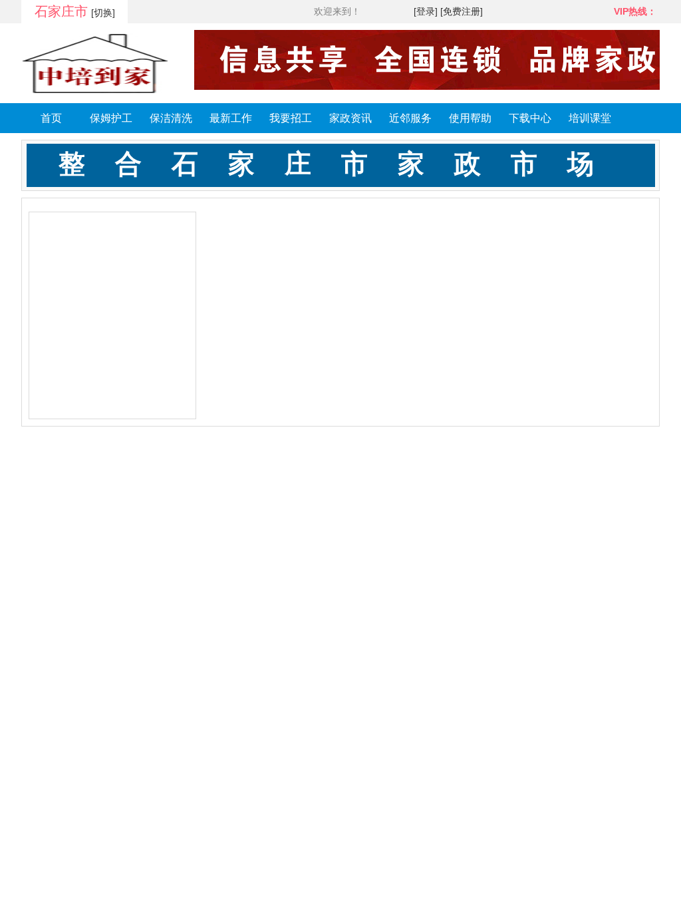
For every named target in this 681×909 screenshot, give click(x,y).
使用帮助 (470, 118)
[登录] (426, 11)
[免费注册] (461, 11)
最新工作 (230, 118)
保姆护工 (111, 118)
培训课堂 (590, 118)
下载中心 (530, 118)
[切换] (103, 12)
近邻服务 (410, 118)
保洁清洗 (171, 118)
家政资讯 (350, 118)
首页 (51, 118)
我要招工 (290, 118)
